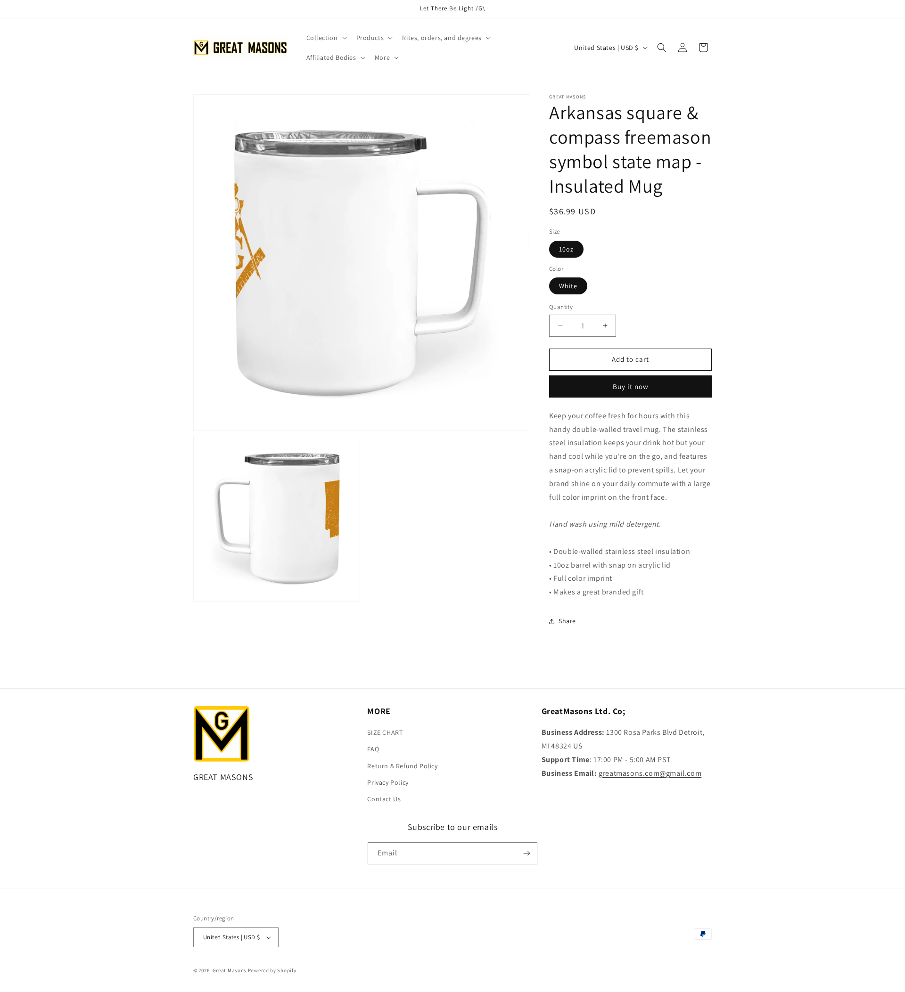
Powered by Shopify (272, 970)
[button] (326, 38)
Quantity (561, 307)
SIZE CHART (385, 732)
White (568, 286)
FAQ (373, 749)
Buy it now (631, 386)
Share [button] (567, 621)
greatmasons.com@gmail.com (650, 773)
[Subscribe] (526, 853)
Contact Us (384, 799)
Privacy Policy (387, 782)
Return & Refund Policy (402, 766)
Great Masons (230, 970)
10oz (566, 249)
